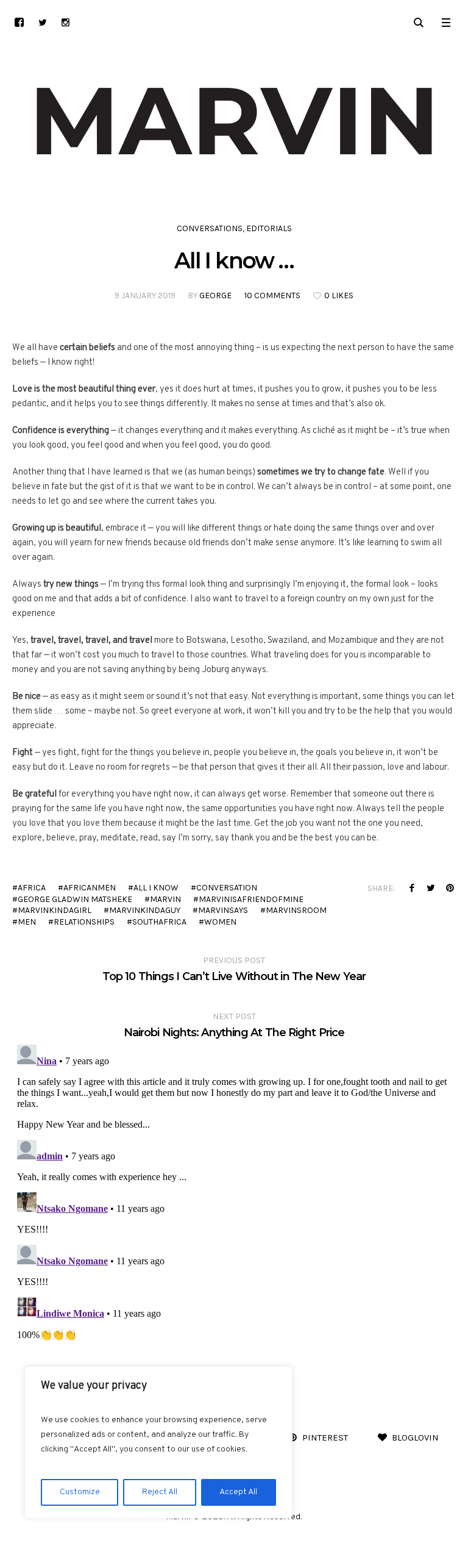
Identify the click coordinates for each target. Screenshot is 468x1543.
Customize (80, 1492)
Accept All (238, 1492)
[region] (158, 1442)
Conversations (210, 228)
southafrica (159, 922)
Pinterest (450, 888)
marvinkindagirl (54, 910)
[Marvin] (234, 122)
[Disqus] (234, 1192)
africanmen (89, 887)
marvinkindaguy (144, 910)
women (220, 922)
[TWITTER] (42, 22)
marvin (165, 899)
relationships (84, 922)
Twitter (431, 888)
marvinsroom (296, 910)
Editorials (269, 228)
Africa (32, 887)
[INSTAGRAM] (65, 22)
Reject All (159, 1492)
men (27, 922)
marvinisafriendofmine (251, 899)
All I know (156, 887)
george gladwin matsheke (75, 899)
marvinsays (223, 910)
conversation (226, 887)
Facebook (412, 888)
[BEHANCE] (19, 22)
